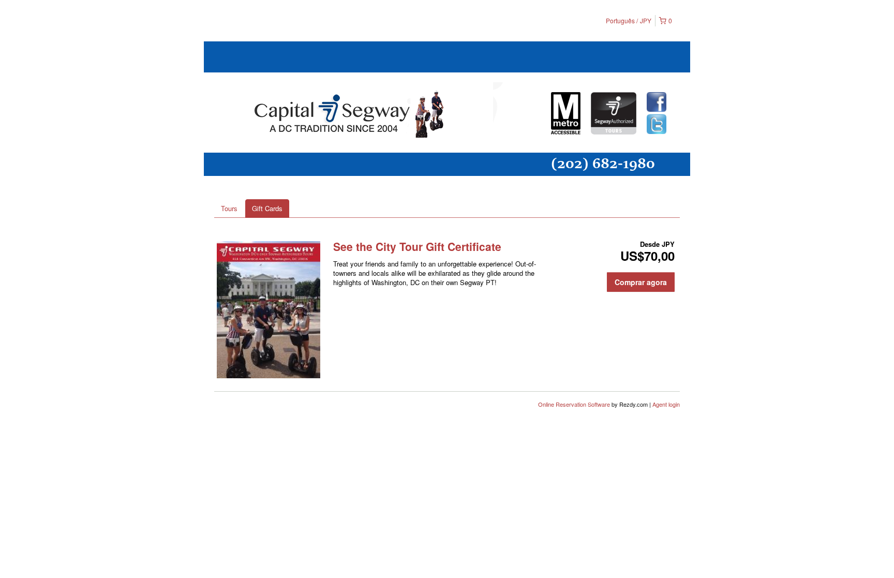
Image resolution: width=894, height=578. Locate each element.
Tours (229, 208)
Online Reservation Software (574, 404)
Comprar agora (641, 282)
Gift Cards (267, 208)
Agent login (666, 404)
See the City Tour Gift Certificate (417, 246)
